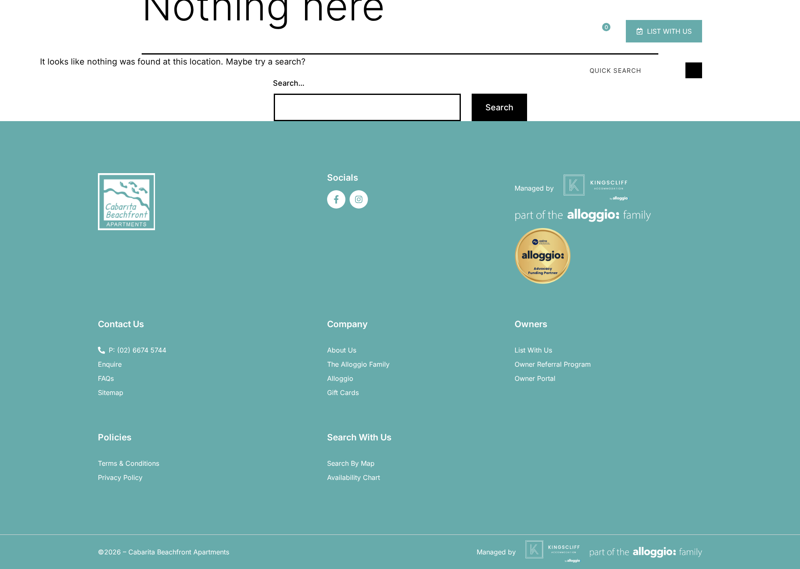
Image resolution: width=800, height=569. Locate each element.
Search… (289, 83)
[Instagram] (359, 199)
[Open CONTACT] (571, 31)
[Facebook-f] (336, 199)
